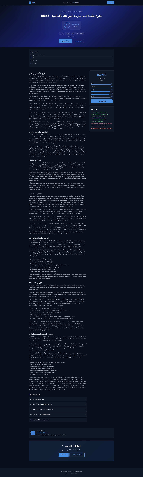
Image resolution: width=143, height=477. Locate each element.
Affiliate (76, 473)
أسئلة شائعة (35, 63)
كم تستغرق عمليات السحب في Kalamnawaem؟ (42, 409)
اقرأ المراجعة (78, 41)
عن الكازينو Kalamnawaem (38, 55)
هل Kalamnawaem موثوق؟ (37, 399)
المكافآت (34, 57)
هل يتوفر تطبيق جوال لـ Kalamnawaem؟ (40, 414)
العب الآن (111, 2)
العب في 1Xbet (65, 41)
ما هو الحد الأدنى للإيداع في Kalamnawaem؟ (41, 404)
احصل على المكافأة (77, 455)
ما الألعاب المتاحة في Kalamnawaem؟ (40, 420)
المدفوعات (34, 60)
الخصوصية (70, 473)
